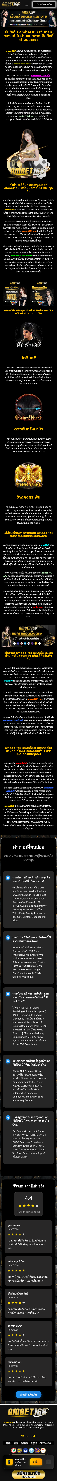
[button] (26, 4)
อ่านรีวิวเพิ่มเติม (28, 1394)
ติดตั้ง (35, 1462)
